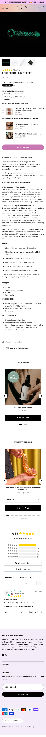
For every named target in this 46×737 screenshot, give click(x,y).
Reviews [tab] (8, 577)
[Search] (8, 8)
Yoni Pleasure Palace (13, 727)
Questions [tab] (24, 577)
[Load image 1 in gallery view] (23, 34)
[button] (36, 612)
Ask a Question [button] (24, 569)
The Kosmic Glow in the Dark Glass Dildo (19, 606)
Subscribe (23, 694)
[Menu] (3, 8)
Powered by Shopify (27, 727)
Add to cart (23, 147)
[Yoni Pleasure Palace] (23, 7)
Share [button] (9, 612)
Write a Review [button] (24, 563)
